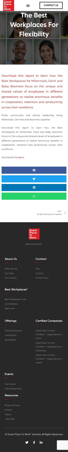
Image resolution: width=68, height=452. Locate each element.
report (21, 157)
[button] (28, 5)
